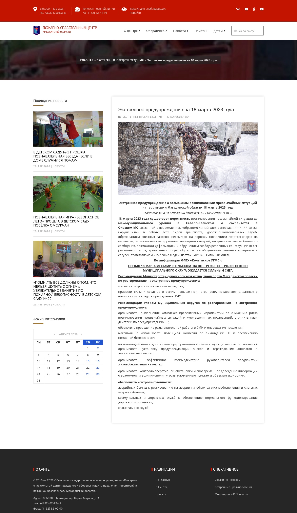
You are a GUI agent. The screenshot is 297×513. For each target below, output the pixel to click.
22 (88, 367)
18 (48, 367)
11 (48, 361)
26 (58, 374)
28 (77, 374)
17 (38, 367)
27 (68, 374)
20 (68, 367)
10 (38, 361)
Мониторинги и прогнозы (232, 494)
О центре (131, 31)
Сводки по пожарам (227, 480)
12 (58, 361)
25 (48, 374)
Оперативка (155, 31)
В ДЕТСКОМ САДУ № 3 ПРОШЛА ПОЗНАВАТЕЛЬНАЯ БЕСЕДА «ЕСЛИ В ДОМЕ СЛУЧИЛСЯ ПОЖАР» (63, 156)
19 (58, 367)
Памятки (201, 31)
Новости (179, 31)
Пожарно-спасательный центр (70, 29)
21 (77, 367)
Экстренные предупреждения (142, 117)
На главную (163, 480)
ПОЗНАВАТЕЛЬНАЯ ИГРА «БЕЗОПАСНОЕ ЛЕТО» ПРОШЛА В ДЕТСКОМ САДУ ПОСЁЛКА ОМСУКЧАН (66, 221)
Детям (218, 31)
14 (77, 361)
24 (38, 374)
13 (68, 361)
